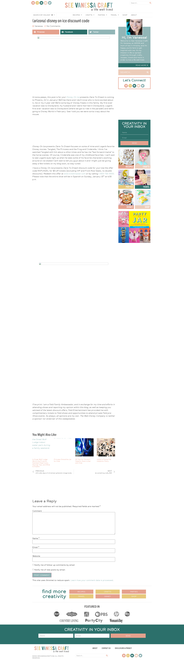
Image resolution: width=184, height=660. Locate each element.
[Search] (150, 3)
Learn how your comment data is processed (92, 580)
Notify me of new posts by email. (49, 569)
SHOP (147, 206)
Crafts (89, 15)
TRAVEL (146, 186)
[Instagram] (37, 3)
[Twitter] (50, 3)
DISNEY (130, 206)
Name (36, 538)
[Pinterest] (33, 3)
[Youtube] (45, 3)
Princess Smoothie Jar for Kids (62, 460)
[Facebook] (41, 3)
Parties (101, 15)
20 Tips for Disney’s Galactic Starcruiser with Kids (83, 461)
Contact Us (106, 648)
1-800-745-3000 (106, 173)
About (134, 15)
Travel (114, 15)
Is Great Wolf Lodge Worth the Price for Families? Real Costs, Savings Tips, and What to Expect (41, 463)
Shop (125, 15)
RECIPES (129, 166)
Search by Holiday (41, 15)
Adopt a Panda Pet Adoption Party (104, 460)
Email (35, 547)
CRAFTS (146, 166)
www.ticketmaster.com (75, 173)
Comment (37, 511)
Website (36, 556)
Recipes (76, 15)
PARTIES (129, 186)
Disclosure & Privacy (123, 648)
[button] (134, 65)
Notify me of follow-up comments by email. (54, 565)
